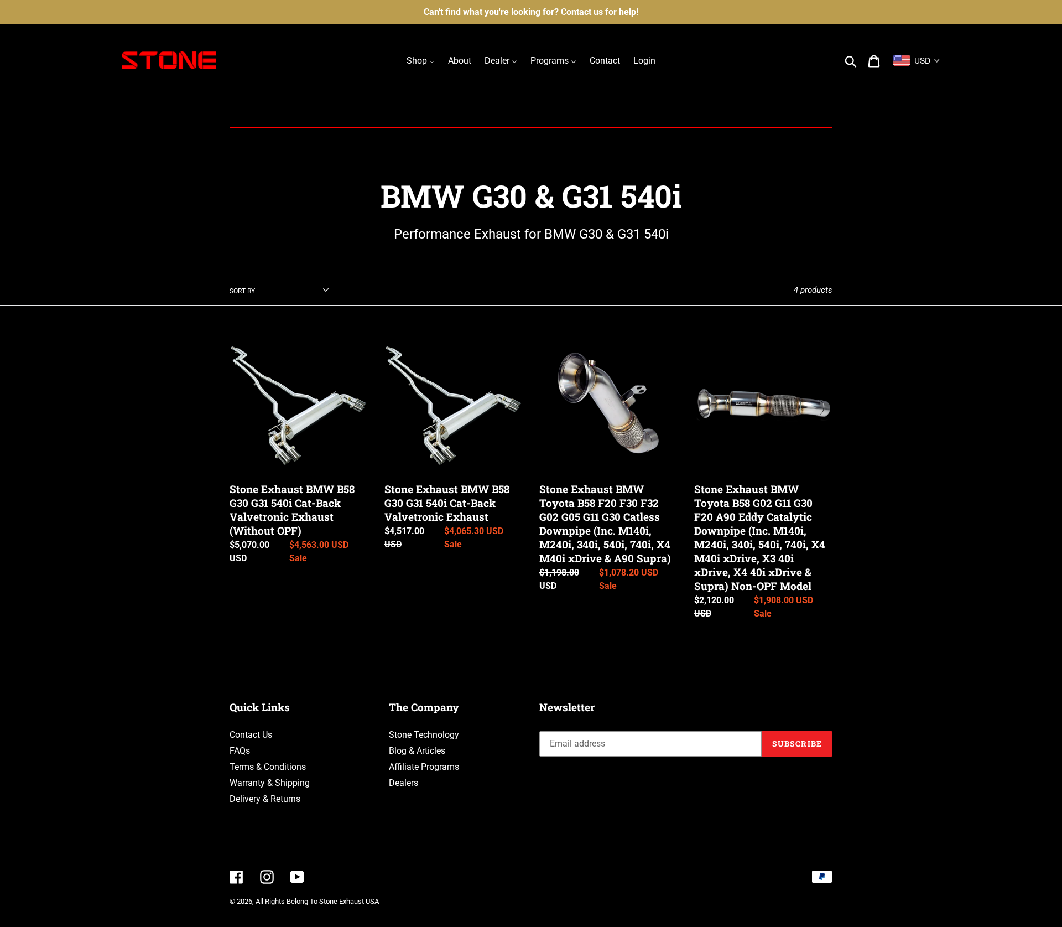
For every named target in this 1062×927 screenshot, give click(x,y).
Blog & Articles (417, 750)
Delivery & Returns (265, 799)
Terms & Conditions (268, 767)
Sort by (242, 291)
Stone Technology (424, 734)
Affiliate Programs (424, 767)
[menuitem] (420, 60)
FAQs (240, 750)
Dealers (403, 783)
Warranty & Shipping (270, 783)
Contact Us (251, 734)
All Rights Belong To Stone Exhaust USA (317, 901)
